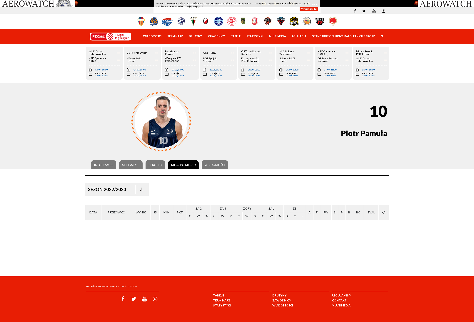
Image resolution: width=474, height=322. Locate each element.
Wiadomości (215, 164)
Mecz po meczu (183, 164)
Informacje (103, 164)
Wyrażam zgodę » (309, 9)
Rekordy (155, 164)
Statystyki (131, 164)
